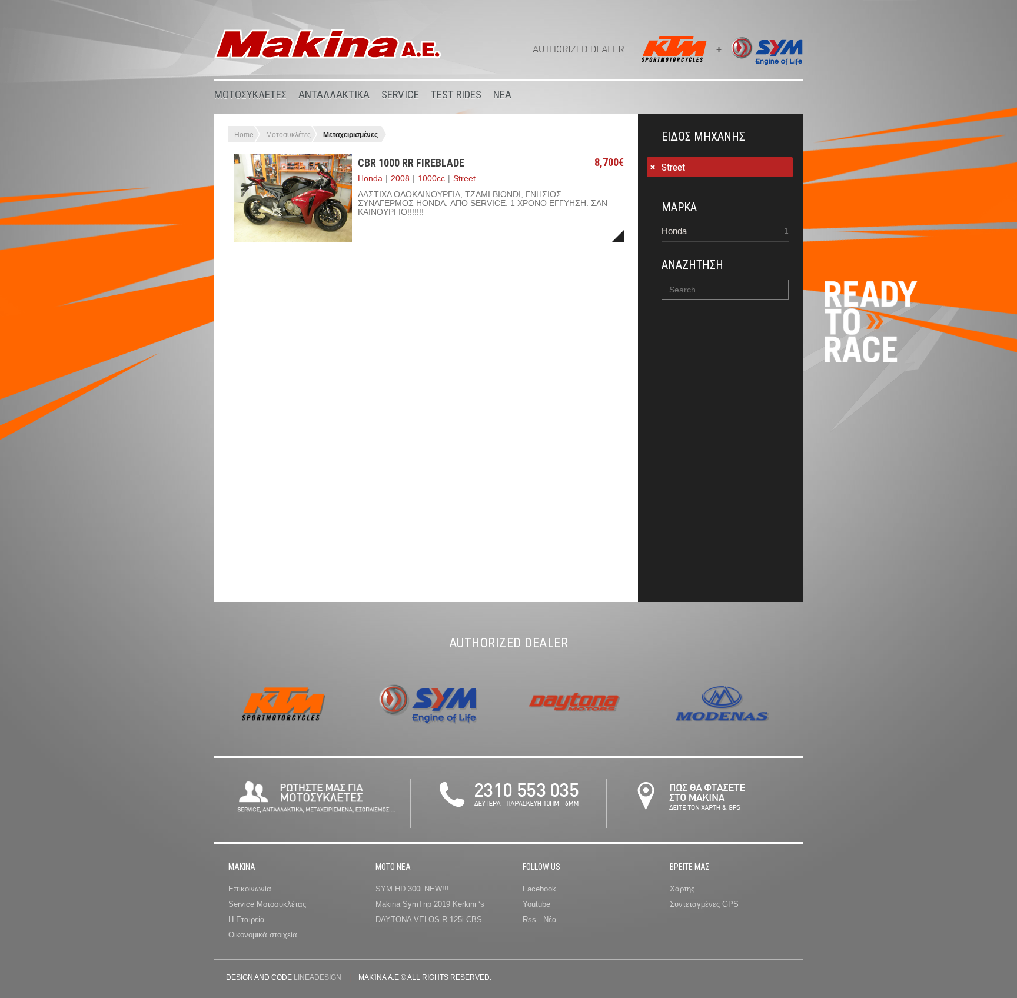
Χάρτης (682, 888)
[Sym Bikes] (762, 53)
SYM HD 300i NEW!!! (412, 888)
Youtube (536, 904)
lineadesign (317, 977)
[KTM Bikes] (677, 53)
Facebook (539, 888)
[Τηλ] (508, 820)
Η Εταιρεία (246, 919)
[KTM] (286, 734)
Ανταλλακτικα (334, 94)
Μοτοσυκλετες (250, 94)
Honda (674, 231)
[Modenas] (719, 734)
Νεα (502, 94)
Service (400, 94)
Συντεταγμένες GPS (704, 904)
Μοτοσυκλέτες (288, 135)
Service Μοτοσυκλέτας (267, 904)
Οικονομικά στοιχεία (262, 934)
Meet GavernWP (327, 44)
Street (673, 167)
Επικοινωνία (249, 888)
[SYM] (430, 734)
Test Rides (456, 94)
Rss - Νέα (540, 919)
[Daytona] (575, 734)
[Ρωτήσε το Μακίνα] (315, 815)
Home (244, 135)
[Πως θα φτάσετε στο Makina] (704, 820)
